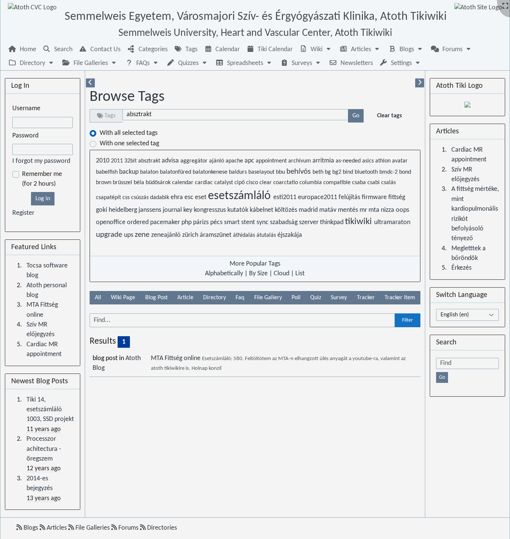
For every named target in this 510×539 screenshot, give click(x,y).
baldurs (238, 172)
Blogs (31, 528)
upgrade (110, 235)
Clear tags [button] (389, 116)
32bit (131, 161)
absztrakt (150, 161)
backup (129, 172)
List (300, 273)
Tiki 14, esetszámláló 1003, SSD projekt (50, 410)
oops (402, 210)
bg (328, 172)
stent (248, 222)
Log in (42, 199)
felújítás (350, 197)
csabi (374, 183)
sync (263, 222)
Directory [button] (214, 298)
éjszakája (289, 235)
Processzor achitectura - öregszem (44, 449)
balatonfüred (176, 172)
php (187, 222)
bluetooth (367, 172)
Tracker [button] (366, 298)
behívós (299, 172)
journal (173, 210)
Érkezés (461, 268)
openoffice (111, 222)
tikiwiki (359, 221)
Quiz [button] (315, 298)
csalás (388, 183)
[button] (316, 49)
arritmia (324, 161)
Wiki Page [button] (123, 298)
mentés (349, 210)
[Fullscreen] (505, 6)
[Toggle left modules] (90, 82)
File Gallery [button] (268, 298)
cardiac (204, 183)
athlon (383, 161)
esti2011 (285, 197)
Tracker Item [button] (400, 298)
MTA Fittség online (176, 358)
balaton (150, 172)
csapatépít (109, 198)
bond (405, 172)
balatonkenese (211, 172)
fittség (396, 197)
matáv (328, 210)
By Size (258, 273)
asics (368, 161)
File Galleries (92, 528)
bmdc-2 (389, 172)
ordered (138, 222)
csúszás (140, 198)
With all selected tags (129, 133)
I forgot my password (41, 161)
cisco (252, 183)
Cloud (281, 273)
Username (26, 108)
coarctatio (286, 183)
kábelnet (262, 210)
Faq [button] (240, 298)
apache (235, 161)
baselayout (262, 172)
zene (143, 235)
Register (23, 213)
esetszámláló (240, 196)
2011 (117, 161)
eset (201, 197)
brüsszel (123, 183)
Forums (128, 528)
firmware (375, 197)
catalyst (224, 183)
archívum (300, 161)
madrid (309, 210)
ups (129, 235)
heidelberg (124, 210)
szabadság (284, 222)
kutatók (238, 210)
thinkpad (332, 222)
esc (189, 197)
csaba (359, 183)
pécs (217, 222)
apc (250, 161)
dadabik (160, 198)
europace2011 (318, 197)
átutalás (266, 235)
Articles (56, 528)
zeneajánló (166, 235)
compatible (337, 183)
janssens (151, 210)
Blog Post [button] (156, 298)
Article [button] (185, 298)
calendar (183, 183)
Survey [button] (339, 298)
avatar (400, 161)
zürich (191, 235)
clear (266, 183)
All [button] (98, 298)
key (188, 210)
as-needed (349, 161)
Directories (161, 528)
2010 (103, 161)
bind (349, 172)
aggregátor (194, 161)
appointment (272, 161)
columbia (311, 183)
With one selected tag (129, 143)
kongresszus (210, 210)
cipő (240, 183)
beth (318, 172)
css (126, 198)
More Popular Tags (255, 264)
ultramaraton (392, 222)
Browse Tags (127, 97)
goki (102, 210)
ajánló (217, 161)
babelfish (107, 172)
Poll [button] (296, 298)
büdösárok (159, 183)
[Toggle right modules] (419, 82)
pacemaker (165, 222)
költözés (287, 210)
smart (232, 222)
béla (140, 183)
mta (374, 210)
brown (104, 183)
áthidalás (244, 235)
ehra (177, 197)
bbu (281, 172)
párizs (201, 222)
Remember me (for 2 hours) (42, 179)
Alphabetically (224, 273)
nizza (388, 210)
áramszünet (216, 235)
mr (364, 210)
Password (25, 136)
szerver (309, 222)
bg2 (337, 172)
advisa (171, 161)
